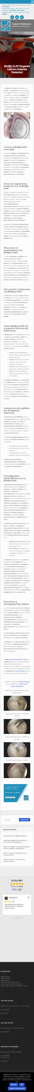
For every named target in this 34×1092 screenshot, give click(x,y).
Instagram (22, 17)
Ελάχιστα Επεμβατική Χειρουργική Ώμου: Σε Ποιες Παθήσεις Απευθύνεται (16, 847)
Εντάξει (13, 1084)
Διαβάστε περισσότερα (17, 1088)
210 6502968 (12, 10)
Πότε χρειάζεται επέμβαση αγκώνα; (15, 836)
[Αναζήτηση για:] (11, 819)
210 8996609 (5, 7)
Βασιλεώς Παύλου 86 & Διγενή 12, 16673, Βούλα (16, 5)
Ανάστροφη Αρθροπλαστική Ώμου (10, 982)
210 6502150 (20, 10)
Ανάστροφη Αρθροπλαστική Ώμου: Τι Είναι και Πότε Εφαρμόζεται (15, 841)
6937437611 (5, 1013)
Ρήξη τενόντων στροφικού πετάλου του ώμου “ (14, 986)
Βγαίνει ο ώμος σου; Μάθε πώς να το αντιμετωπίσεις (15, 854)
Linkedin (17, 17)
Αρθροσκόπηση (5, 980)
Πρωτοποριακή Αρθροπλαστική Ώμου (11, 984)
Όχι (22, 1084)
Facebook (12, 17)
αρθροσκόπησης (24, 681)
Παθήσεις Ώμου (5, 976)
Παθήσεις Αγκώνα (6, 978)
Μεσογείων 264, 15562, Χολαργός (11, 1052)
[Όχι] (32, 1082)
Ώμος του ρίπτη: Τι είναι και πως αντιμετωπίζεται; (14, 860)
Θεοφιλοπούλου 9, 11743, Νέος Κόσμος (13, 12)
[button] (32, 2)
